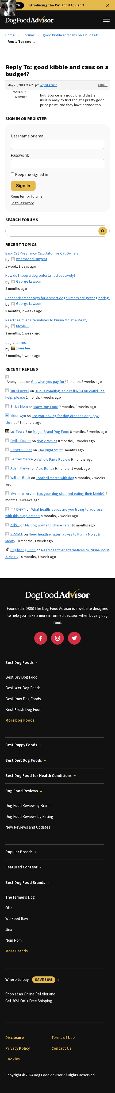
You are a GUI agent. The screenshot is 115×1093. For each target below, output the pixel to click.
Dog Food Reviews (21, 791)
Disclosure (14, 1038)
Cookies (12, 1059)
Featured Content (21, 867)
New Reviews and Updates (27, 827)
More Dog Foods (19, 720)
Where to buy (29, 980)
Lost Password (22, 203)
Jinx (8, 930)
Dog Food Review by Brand (28, 806)
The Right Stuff (50, 450)
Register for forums (27, 196)
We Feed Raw (16, 919)
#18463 (103, 85)
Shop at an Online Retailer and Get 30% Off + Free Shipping (30, 997)
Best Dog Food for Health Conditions (38, 776)
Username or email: (29, 136)
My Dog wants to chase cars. (48, 525)
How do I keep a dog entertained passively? (40, 275)
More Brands (16, 951)
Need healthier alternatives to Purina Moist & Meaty (46, 320)
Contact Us (61, 1048)
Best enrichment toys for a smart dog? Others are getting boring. (57, 298)
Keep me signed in (31, 175)
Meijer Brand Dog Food (51, 431)
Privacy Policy (17, 1048)
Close (107, 5)
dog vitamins (15, 342)
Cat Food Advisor (69, 5)
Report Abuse (48, 85)
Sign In (23, 185)
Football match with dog (55, 478)
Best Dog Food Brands (25, 883)
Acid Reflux (45, 468)
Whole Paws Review (54, 459)
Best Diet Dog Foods (23, 760)
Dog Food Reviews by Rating (29, 816)
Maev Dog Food (45, 407)
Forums (29, 35)
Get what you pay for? (48, 381)
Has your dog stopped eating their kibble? (71, 494)
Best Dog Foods (19, 662)
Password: (20, 155)
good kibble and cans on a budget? (71, 35)
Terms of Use (63, 1038)
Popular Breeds (19, 852)
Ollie (9, 908)
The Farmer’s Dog (20, 897)
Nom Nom (13, 940)
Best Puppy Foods (21, 745)
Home (10, 35)
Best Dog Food (21, 677)
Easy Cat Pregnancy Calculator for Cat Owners (42, 253)
